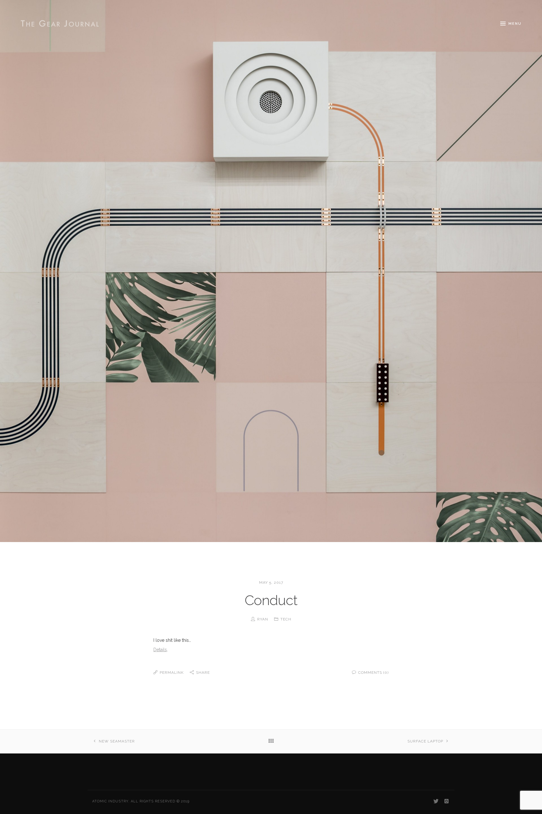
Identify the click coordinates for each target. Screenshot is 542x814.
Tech (285, 619)
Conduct (271, 600)
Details (160, 649)
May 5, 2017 (271, 582)
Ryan (262, 619)
